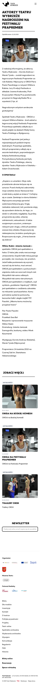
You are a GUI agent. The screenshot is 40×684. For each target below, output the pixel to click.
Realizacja (24, 681)
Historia (5, 652)
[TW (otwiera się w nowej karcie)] (6, 562)
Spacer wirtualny (9, 667)
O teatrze (6, 615)
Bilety (4, 601)
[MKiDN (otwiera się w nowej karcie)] (15, 562)
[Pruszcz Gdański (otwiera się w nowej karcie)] (6, 569)
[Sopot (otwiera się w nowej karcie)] (34, 562)
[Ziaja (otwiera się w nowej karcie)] (6, 580)
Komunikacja (7, 641)
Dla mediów (7, 605)
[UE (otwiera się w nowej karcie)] (25, 562)
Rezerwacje (7, 663)
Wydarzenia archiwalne (11, 634)
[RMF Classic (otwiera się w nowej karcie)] (6, 590)
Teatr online (6, 626)
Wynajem (6, 637)
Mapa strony (31, 681)
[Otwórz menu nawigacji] (35, 3)
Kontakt (5, 612)
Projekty (5, 623)
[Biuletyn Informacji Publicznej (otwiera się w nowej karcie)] (18, 681)
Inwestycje (6, 608)
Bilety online (7, 659)
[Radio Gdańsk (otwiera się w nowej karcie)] (25, 590)
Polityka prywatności (10, 619)
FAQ (4, 648)
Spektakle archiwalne (10, 630)
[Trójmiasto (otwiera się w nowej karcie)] (15, 590)
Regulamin (6, 644)
